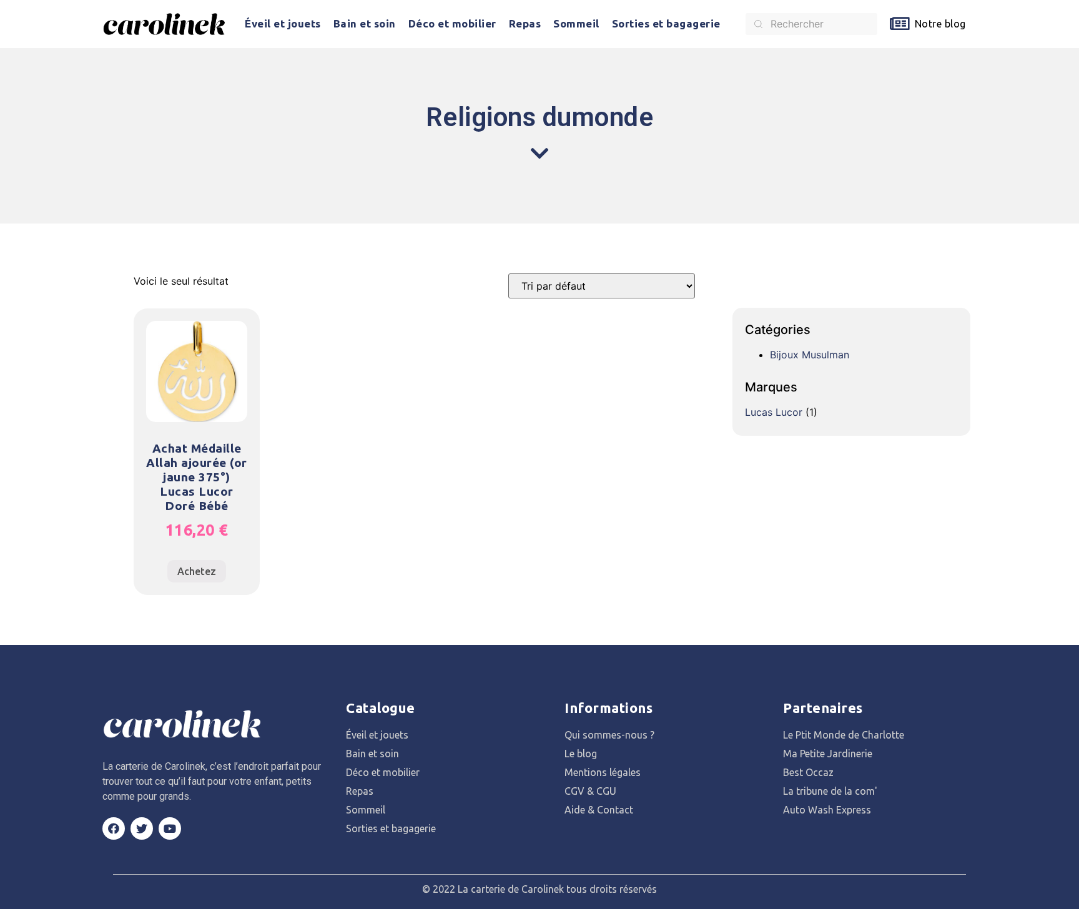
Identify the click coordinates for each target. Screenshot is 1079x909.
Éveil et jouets (283, 23)
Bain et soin (364, 23)
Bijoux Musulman (809, 354)
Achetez (196, 571)
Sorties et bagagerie (666, 23)
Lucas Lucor (773, 412)
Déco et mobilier (452, 23)
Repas (525, 23)
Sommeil (576, 23)
